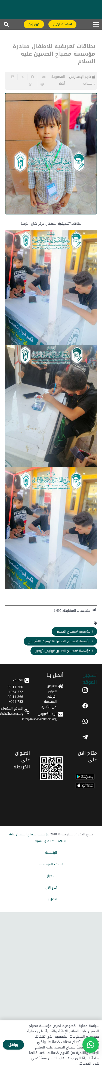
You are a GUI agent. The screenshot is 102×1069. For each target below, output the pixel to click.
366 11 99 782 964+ (15, 699)
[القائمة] (96, 25)
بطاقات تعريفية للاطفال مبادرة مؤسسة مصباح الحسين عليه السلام (54, 53)
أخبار (62, 83)
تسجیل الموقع (89, 679)
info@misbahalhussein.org (39, 719)
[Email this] (42, 77)
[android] (85, 776)
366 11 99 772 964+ (15, 689)
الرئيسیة (51, 853)
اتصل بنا (51, 899)
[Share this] (32, 77)
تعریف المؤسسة (51, 864)
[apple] (85, 785)
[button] (6, 25)
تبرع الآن (51, 887)
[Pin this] (42, 84)
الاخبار (51, 876)
